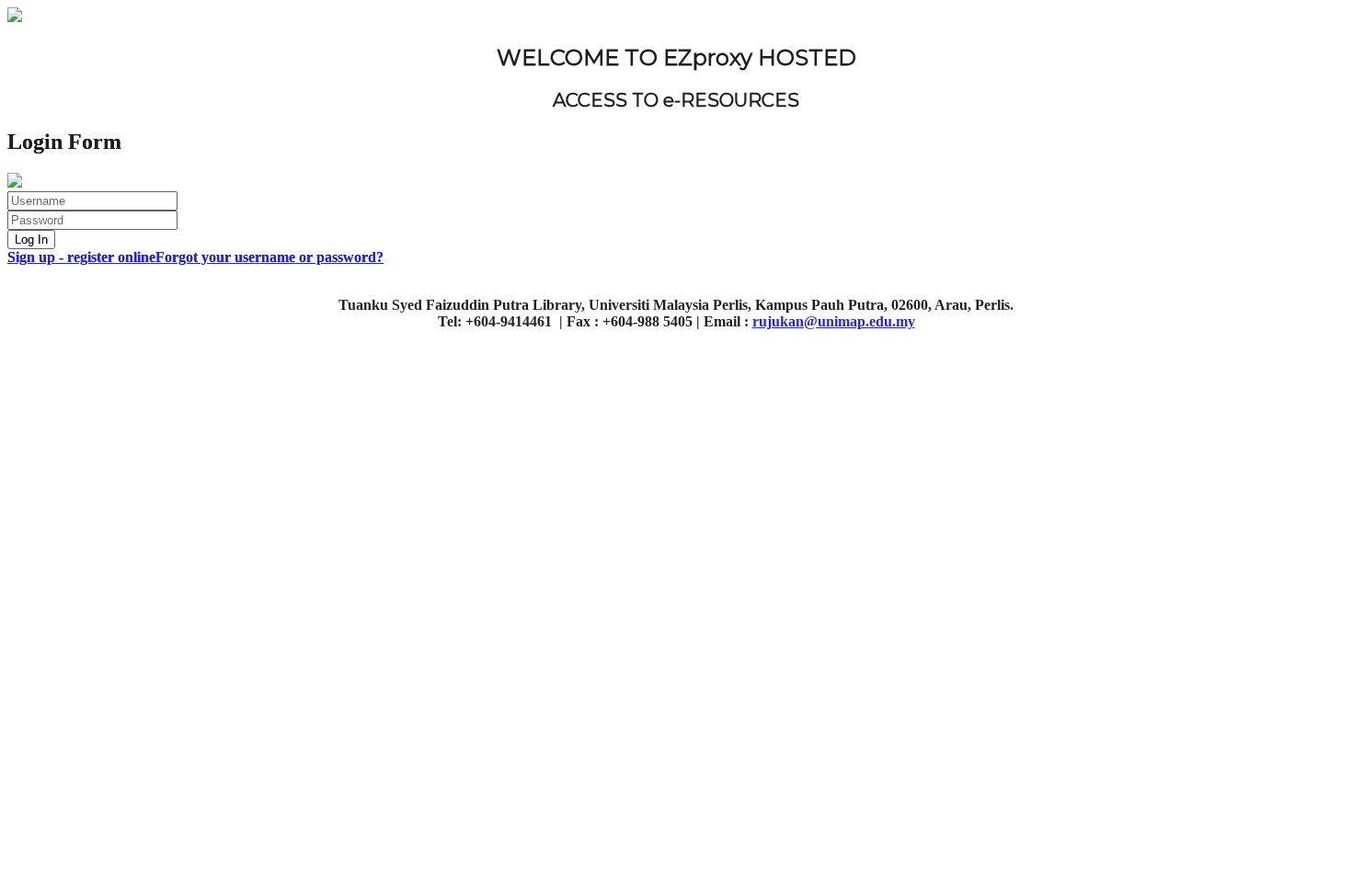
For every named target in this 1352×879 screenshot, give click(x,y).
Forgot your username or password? (269, 257)
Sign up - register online (81, 257)
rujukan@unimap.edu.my (833, 321)
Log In (31, 239)
